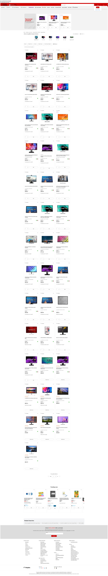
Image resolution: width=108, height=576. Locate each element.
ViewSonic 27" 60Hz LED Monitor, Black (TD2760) (30, 307)
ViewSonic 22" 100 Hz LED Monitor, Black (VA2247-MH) (30, 64)
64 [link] (43, 250)
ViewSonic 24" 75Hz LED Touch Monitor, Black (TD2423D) (31, 217)
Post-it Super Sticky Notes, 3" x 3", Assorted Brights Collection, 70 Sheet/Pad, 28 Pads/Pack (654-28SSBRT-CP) (41, 499)
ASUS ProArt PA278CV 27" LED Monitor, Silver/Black (30, 247)
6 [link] (43, 431)
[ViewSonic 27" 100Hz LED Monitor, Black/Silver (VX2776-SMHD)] (47, 118)
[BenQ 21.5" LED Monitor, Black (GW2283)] (63, 331)
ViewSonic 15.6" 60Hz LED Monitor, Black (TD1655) (61, 277)
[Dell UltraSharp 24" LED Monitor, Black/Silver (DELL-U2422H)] (31, 450)
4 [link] (62, 500)
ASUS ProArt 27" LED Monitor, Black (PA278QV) (62, 94)
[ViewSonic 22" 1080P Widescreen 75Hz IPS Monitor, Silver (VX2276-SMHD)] (47, 209)
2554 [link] (51, 500)
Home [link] (24, 32)
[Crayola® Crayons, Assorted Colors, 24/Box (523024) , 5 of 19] (76, 494)
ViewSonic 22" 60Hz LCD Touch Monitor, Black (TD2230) (47, 186)
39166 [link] (27, 500)
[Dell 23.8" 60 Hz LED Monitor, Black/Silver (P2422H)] (63, 420)
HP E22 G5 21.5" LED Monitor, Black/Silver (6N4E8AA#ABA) (30, 277)
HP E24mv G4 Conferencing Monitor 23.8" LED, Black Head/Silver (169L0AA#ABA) (62, 186)
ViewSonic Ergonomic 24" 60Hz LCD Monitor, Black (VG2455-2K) (62, 368)
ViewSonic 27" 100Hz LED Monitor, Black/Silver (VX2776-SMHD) (47, 125)
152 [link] (59, 98)
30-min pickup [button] (25, 504)
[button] (93, 5)
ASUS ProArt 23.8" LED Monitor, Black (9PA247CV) (46, 398)
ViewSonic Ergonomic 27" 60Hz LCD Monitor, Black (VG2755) (31, 368)
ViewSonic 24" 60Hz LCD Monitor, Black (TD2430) (46, 307)
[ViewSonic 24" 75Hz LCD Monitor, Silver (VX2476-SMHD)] (63, 209)
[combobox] (77, 5)
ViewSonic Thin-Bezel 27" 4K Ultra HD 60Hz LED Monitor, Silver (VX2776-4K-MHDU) (62, 155)
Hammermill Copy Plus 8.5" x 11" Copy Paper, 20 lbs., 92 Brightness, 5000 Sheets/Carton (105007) (28, 499)
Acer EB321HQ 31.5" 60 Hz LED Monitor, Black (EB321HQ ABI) (47, 368)
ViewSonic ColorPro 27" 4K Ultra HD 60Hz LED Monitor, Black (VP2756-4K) (54, 22)
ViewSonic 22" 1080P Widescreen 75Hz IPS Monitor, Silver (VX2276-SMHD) (46, 217)
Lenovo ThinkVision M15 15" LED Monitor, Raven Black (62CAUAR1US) (62, 398)
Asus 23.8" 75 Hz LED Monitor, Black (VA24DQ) (31, 186)
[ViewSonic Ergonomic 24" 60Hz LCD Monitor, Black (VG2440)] (47, 270)
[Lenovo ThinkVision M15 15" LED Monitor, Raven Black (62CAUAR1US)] (63, 391)
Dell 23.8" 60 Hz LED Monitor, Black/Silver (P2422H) (61, 428)
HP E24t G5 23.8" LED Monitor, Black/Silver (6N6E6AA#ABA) (62, 247)
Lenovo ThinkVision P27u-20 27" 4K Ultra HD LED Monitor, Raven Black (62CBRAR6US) (47, 247)
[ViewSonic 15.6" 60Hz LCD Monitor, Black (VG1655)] (42, 18)
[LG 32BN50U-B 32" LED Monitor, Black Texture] (63, 57)
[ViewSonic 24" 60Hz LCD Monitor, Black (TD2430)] (47, 300)
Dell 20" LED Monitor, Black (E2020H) (46, 427)
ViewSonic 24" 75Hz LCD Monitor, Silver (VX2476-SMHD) (61, 217)
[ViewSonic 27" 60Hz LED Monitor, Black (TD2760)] (31, 300)
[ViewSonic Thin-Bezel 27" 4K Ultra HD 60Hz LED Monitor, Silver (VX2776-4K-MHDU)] (63, 148)
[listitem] (42, 22)
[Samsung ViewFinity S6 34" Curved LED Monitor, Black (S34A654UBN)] (31, 118)
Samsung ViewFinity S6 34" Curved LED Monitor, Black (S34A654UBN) (31, 125)
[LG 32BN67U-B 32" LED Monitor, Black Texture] (31, 391)
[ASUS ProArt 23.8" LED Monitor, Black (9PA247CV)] (47, 391)
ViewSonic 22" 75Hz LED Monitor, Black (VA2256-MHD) (46, 95)
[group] (29, 499)
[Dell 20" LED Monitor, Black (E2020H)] (47, 420)
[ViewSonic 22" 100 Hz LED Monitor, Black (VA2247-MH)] (31, 57)
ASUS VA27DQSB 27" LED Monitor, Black (46, 337)
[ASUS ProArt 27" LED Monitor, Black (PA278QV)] (63, 87)
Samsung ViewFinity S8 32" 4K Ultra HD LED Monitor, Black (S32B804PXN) (31, 428)
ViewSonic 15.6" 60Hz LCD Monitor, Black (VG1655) (42, 22)
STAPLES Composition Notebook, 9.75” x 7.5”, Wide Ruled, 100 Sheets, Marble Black (53, 498)
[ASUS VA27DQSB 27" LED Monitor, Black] (47, 331)
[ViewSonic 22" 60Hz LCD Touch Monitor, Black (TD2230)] (47, 179)
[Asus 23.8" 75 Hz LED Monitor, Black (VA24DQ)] (31, 179)
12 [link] (43, 220)
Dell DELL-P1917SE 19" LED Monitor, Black (62, 307)
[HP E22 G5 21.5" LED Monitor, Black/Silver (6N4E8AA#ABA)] (31, 270)
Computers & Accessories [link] (29, 32)
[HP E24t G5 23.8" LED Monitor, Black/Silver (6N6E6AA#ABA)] (63, 240)
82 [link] (59, 250)
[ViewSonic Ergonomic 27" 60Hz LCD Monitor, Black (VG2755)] (31, 361)
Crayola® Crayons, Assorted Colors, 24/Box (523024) (76, 498)
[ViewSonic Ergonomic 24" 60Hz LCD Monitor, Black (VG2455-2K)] (63, 361)
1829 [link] (74, 500)
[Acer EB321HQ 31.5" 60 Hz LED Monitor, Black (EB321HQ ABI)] (47, 361)
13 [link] (59, 220)
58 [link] (59, 341)
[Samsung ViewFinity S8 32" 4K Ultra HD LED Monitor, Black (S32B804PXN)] (31, 420)
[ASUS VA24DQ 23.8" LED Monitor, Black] (47, 57)
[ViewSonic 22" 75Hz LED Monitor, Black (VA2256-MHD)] (47, 87)
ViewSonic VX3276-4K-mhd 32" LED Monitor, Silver (31, 338)
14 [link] (43, 341)
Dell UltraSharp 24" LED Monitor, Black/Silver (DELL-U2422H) (31, 457)
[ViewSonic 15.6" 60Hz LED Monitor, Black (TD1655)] (63, 270)
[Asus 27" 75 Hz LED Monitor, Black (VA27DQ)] (31, 87)
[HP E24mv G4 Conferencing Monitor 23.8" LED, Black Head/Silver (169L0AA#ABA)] (63, 179)
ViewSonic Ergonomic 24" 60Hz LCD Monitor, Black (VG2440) (47, 277)
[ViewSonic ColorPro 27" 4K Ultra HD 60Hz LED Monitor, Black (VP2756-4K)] (54, 18)
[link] (18, 0)
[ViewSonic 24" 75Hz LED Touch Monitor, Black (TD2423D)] (31, 209)
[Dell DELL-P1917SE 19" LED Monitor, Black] (63, 300)
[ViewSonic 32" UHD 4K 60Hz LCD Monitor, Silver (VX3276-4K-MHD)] (65, 18)
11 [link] (43, 98)
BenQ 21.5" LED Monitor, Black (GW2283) (62, 337)
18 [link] (43, 128)
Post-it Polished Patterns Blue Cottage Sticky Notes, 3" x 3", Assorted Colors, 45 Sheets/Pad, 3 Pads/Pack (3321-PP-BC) (64, 499)
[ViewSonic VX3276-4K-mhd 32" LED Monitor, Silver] (31, 331)
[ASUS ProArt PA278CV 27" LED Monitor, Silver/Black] (31, 240)
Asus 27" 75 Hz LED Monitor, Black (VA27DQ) (31, 94)
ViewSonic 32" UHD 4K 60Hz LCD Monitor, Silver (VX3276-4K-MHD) (66, 22)
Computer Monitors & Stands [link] (36, 32)
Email (47, 532)
